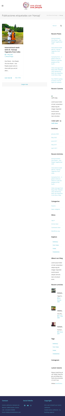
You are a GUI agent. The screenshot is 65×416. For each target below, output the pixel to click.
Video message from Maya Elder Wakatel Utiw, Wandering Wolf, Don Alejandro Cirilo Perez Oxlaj (57, 71)
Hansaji (55, 242)
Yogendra (56, 252)
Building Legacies (49, 412)
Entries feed (54, 224)
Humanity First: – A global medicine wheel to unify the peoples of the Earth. (56, 60)
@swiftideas (58, 383)
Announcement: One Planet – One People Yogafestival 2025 (56, 41)
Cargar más (24, 84)
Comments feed (55, 227)
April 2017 (54, 148)
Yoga (54, 248)
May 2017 (54, 144)
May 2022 (54, 137)
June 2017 (54, 141)
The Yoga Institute (56, 245)
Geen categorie (55, 209)
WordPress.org (55, 231)
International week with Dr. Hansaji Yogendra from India (12, 49)
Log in (53, 220)
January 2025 (55, 134)
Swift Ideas (54, 123)
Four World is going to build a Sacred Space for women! (56, 80)
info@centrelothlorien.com (13, 412)
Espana (53, 206)
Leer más (7, 78)
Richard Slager (9, 56)
